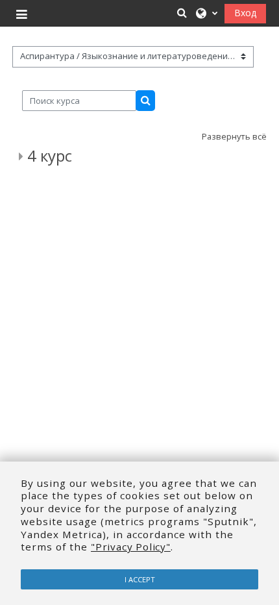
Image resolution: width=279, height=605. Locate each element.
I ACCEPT (140, 579)
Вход (245, 12)
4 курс (49, 155)
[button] (182, 12)
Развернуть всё (234, 136)
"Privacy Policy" (131, 546)
